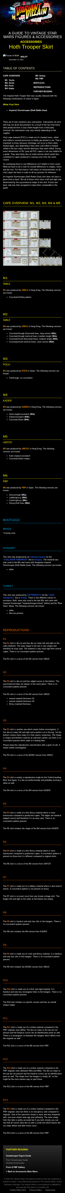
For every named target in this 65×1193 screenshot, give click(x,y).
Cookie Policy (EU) (18, 1190)
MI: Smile (9, 80)
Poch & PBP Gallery (15, 1167)
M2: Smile (9, 83)
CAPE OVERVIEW (11, 76)
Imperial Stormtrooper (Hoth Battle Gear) (28, 110)
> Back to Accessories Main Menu (22, 1171)
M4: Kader (9, 88)
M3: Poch (9, 86)
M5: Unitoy (40, 76)
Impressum (50, 1190)
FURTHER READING (43, 91)
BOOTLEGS (39, 83)
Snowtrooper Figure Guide (18, 1156)
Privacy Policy (35, 1190)
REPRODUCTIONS (42, 87)
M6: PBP (39, 79)
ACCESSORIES (31, 41)
